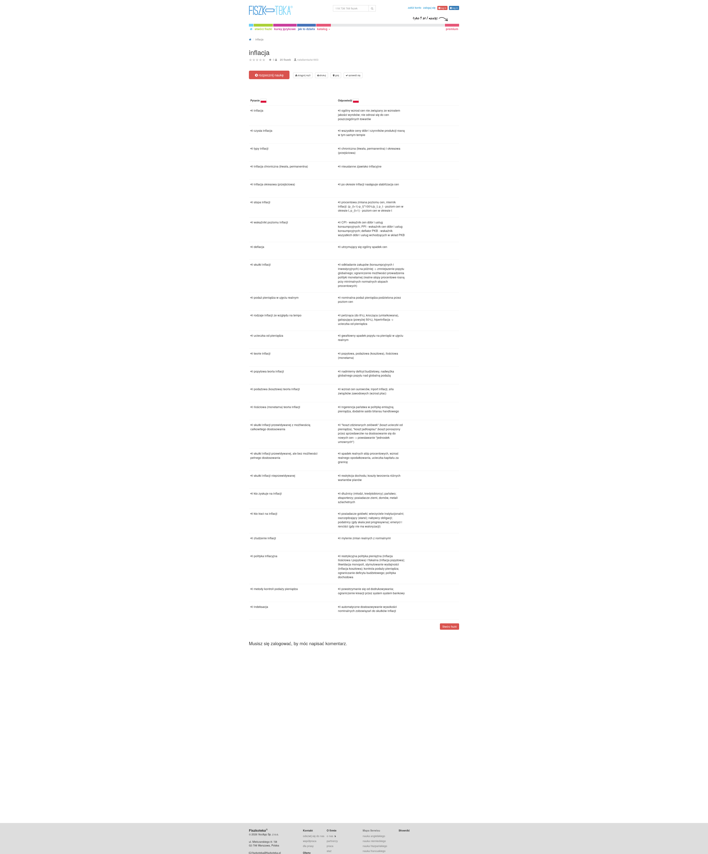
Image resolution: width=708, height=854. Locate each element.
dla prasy (308, 846)
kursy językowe (285, 29)
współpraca (309, 841)
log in (443, 7)
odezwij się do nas (313, 836)
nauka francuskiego (374, 851)
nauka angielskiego (374, 836)
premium (452, 29)
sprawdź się (354, 75)
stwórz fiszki (263, 29)
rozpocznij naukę (271, 75)
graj (337, 75)
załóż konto (414, 7)
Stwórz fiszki (449, 626)
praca (330, 846)
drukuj (322, 75)
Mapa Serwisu (371, 830)
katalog (322, 29)
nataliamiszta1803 (307, 59)
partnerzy (332, 841)
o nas (330, 836)
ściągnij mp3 (303, 75)
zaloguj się (429, 7)
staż (329, 851)
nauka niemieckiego (374, 841)
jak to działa (306, 29)
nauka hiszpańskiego (375, 846)
